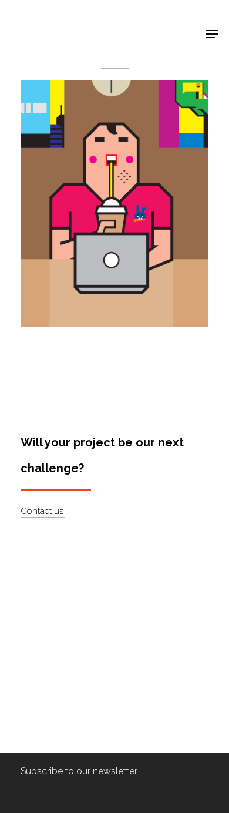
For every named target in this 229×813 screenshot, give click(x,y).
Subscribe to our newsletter (79, 771)
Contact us (42, 511)
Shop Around (48, 18)
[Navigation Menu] (212, 34)
